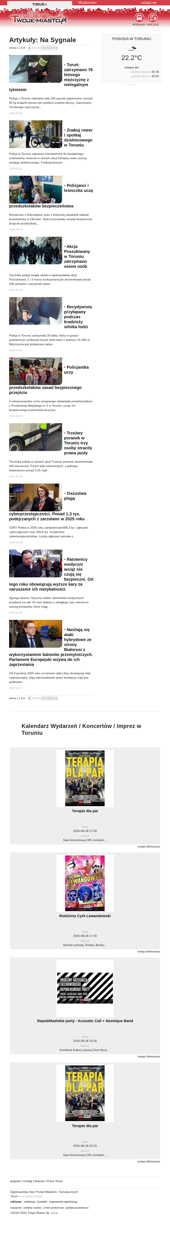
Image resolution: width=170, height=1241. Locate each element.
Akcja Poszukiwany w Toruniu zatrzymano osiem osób (77, 256)
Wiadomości (87, 2)
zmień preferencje (54, 1207)
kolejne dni (132, 67)
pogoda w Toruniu (131, 39)
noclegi (27, 1181)
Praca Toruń (55, 1181)
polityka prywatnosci (77, 1207)
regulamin (16, 1207)
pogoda (15, 1181)
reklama (15, 1201)
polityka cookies (33, 1207)
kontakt (42, 1201)
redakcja (29, 1201)
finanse (39, 1181)
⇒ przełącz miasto (30, 1196)
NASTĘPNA (48, 47)
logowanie (56, 1201)
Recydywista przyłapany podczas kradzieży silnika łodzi (78, 317)
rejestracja (70, 1201)
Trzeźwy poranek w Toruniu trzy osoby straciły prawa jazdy (78, 443)
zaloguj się (149, 2)
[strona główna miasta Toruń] (38, 16)
